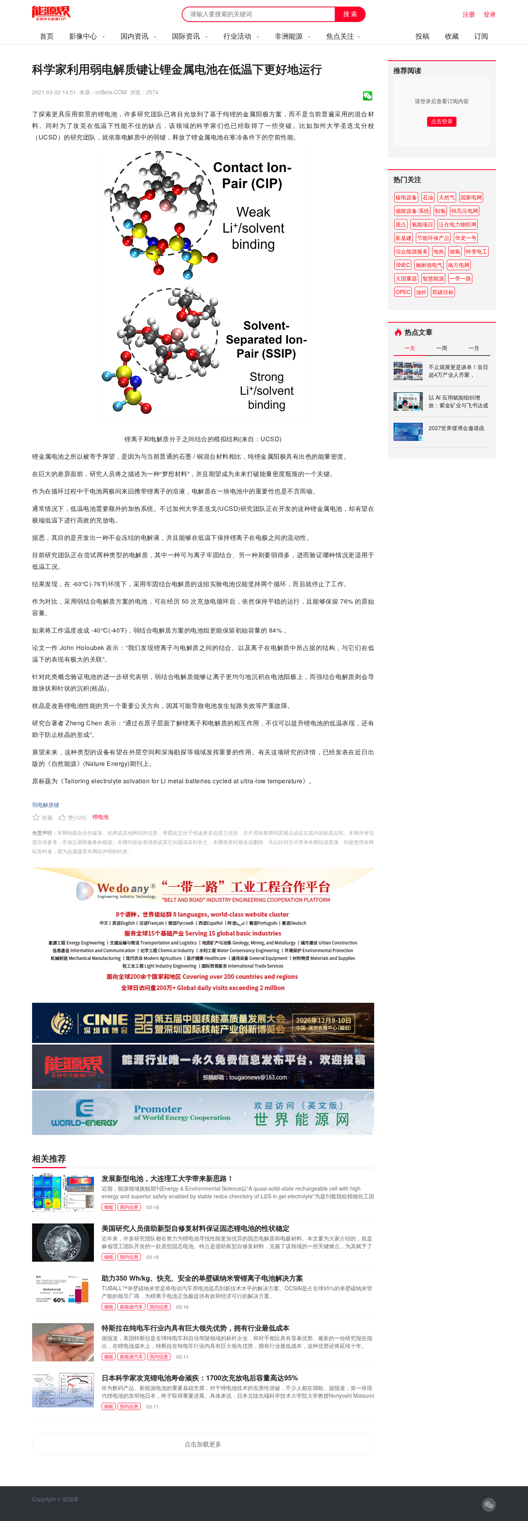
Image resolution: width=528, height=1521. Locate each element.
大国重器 (406, 278)
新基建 (403, 238)
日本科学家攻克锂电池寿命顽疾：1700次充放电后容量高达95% (200, 1378)
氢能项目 (422, 224)
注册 (469, 14)
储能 (108, 1206)
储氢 (455, 251)
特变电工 (476, 251)
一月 (473, 348)
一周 (441, 348)
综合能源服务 (411, 251)
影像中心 (84, 36)
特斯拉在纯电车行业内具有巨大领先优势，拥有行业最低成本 (196, 1328)
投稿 (422, 36)
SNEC (402, 265)
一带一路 (460, 278)
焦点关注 (340, 36)
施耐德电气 (429, 265)
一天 (409, 348)
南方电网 (459, 265)
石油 (427, 197)
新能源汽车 (131, 1306)
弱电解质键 (45, 804)
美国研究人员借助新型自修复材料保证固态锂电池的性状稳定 (196, 1228)
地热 (438, 251)
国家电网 (471, 197)
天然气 (447, 197)
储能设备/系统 (412, 210)
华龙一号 (466, 238)
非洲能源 (290, 36)
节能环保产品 (433, 238)
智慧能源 (433, 278)
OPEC (402, 292)
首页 (47, 36)
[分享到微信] (367, 95)
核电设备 (406, 197)
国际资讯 (187, 36)
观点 (400, 224)
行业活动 (238, 36)
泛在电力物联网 (458, 224)
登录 (490, 14)
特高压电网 (464, 210)
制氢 (440, 210)
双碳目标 (443, 292)
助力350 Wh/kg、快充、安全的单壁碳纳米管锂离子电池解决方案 (202, 1278)
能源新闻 (58, 13)
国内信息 (129, 1206)
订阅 (481, 36)
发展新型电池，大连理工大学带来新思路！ (168, 1178)
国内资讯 (135, 36)
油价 (421, 292)
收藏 (452, 36)
